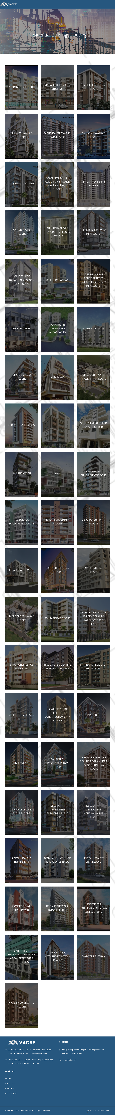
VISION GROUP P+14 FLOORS (93, 521)
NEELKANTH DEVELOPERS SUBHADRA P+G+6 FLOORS (57, 811)
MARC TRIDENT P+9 (93, 956)
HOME (8, 1078)
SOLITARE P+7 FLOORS (57, 618)
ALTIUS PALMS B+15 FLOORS (93, 183)
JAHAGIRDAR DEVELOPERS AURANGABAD (57, 328)
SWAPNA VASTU (21, 473)
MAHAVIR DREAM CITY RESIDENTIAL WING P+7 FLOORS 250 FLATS (93, 618)
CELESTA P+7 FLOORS (21, 715)
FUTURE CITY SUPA (93, 328)
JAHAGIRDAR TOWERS (21, 570)
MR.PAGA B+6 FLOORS (21, 87)
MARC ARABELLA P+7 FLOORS (21, 618)
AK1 (57, 473)
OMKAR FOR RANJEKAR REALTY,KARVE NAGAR (57, 860)
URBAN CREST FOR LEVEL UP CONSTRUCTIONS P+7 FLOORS (57, 714)
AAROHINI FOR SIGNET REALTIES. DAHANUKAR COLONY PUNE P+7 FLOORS (93, 763)
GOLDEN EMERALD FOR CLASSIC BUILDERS (93, 425)
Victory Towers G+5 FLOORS (22, 135)
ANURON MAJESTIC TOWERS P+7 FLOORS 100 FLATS (57, 231)
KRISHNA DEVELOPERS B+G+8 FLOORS (21, 811)
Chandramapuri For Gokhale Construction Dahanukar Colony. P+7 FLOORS (57, 183)
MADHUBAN (57, 377)
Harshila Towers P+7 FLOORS (93, 87)
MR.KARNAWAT (21, 328)
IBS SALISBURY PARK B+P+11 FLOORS (57, 908)
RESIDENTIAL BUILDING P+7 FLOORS (93, 473)
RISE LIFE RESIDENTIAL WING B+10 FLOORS (57, 666)
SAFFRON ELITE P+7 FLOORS (57, 570)
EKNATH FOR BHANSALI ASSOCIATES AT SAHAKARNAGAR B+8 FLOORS (21, 956)
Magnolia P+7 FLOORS (21, 183)
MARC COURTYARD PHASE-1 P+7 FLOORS (93, 377)
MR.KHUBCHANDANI (57, 280)
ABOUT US (9, 1083)
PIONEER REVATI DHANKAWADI (21, 908)
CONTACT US (11, 1093)
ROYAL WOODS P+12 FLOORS (21, 232)
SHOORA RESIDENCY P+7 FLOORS (21, 666)
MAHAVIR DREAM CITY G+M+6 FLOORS (57, 87)
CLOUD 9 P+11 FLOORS (21, 425)
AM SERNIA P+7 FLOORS (93, 570)
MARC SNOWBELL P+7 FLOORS (21, 1005)
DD (57, 425)
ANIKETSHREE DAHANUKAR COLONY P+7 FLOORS (21, 280)
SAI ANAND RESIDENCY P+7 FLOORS (93, 666)
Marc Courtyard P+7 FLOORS (93, 135)
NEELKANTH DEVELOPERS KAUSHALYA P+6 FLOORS (93, 811)
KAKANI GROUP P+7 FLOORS (57, 521)
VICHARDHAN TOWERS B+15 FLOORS (57, 135)
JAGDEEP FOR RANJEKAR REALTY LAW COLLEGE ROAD (93, 908)
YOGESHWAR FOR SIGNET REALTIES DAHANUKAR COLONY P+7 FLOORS (93, 280)
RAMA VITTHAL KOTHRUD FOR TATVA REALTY (57, 956)
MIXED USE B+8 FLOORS (22, 377)
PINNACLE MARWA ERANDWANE (93, 860)
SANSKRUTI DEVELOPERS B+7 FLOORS (57, 763)
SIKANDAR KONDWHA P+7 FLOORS (93, 232)
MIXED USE (93, 715)
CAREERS (9, 1088)
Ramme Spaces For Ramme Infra (21, 860)
